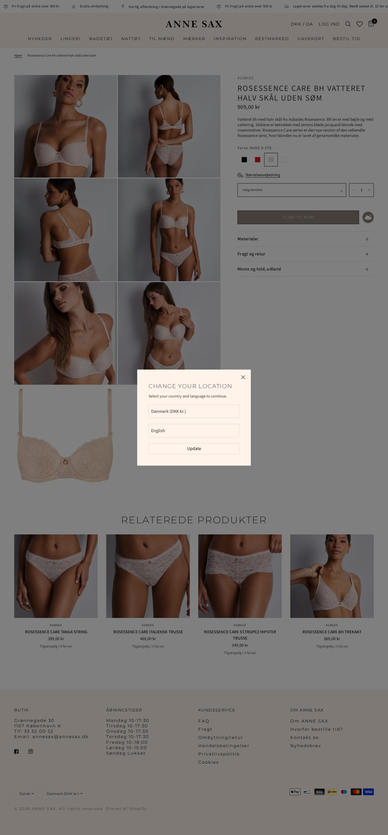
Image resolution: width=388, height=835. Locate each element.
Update (194, 448)
